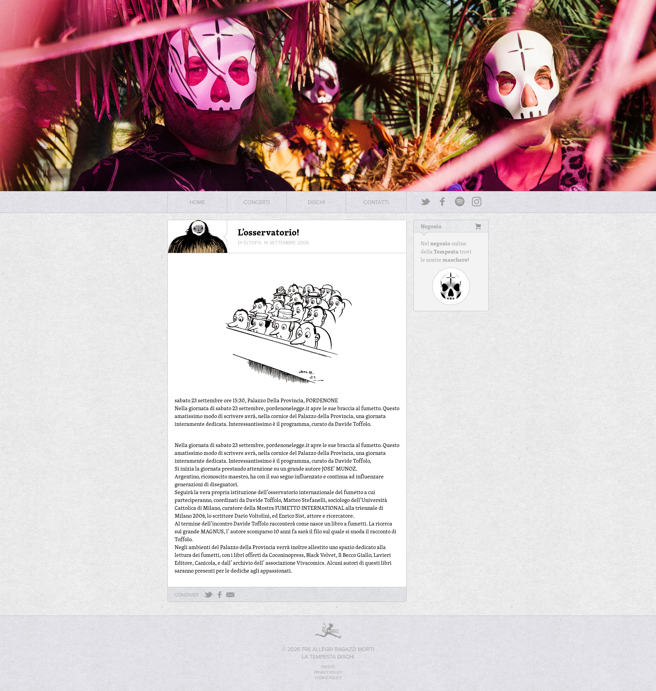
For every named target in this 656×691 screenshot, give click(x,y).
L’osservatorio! (268, 232)
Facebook (442, 201)
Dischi (316, 202)
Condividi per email (230, 594)
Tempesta (446, 251)
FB (219, 594)
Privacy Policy (328, 672)
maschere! (455, 260)
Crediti (328, 667)
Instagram (476, 201)
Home (197, 202)
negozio (440, 243)
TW (208, 595)
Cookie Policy (328, 677)
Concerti (257, 202)
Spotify (459, 201)
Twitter (425, 201)
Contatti (376, 202)
